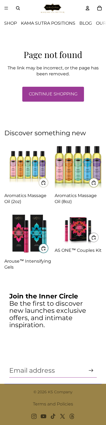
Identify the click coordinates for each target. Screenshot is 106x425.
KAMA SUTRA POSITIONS (48, 23)
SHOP (10, 23)
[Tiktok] (53, 416)
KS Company (60, 391)
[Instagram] (34, 416)
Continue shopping (53, 93)
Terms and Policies (53, 404)
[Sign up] (91, 370)
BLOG (85, 23)
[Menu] (6, 8)
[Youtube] (43, 416)
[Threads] (72, 416)
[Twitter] (62, 416)
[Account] (87, 8)
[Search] (18, 8)
